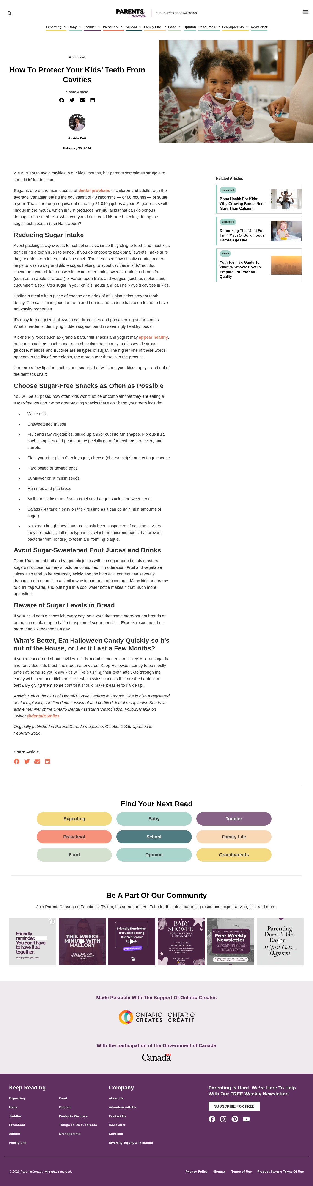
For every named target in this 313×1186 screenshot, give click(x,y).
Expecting (54, 27)
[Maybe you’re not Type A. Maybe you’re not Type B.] (32, 941)
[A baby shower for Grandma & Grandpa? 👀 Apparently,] (181, 941)
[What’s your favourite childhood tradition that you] (82, 941)
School (131, 27)
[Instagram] (223, 1119)
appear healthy (153, 337)
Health (225, 253)
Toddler (90, 27)
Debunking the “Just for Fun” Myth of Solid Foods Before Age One (242, 235)
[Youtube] (246, 1119)
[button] (62, 100)
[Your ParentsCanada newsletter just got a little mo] (230, 941)
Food (172, 27)
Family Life (152, 27)
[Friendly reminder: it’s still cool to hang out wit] (131, 941)
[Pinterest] (234, 1119)
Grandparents (233, 27)
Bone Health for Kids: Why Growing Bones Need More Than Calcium (243, 203)
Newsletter (259, 27)
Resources (206, 27)
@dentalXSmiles (43, 716)
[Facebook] (212, 1119)
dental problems (94, 190)
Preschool (111, 27)
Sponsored (228, 190)
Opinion (190, 27)
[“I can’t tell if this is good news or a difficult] (280, 941)
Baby (73, 27)
